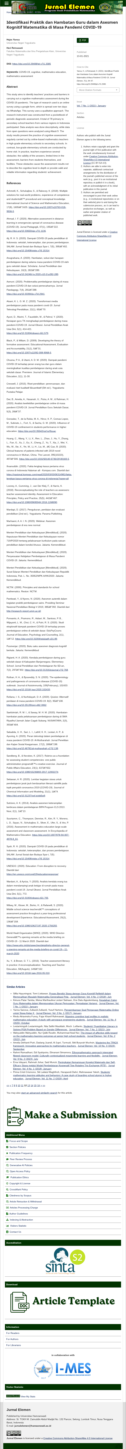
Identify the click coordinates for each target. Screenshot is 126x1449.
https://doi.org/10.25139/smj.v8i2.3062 (26, 705)
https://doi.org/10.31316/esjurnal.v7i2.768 (46, 670)
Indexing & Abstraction (21, 1219)
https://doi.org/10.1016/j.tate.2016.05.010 (28, 973)
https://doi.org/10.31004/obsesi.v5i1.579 (27, 333)
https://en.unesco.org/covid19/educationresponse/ (32, 874)
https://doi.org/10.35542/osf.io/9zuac (37, 431)
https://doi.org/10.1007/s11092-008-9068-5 (29, 352)
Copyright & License (20, 1183)
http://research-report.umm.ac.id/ (24, 611)
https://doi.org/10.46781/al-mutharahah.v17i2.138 (32, 748)
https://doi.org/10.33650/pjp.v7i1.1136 (26, 231)
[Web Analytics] (13, 1396)
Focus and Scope (19, 1141)
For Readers (12, 1333)
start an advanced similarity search (39, 1092)
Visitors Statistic (18, 1225)
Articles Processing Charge (23, 1207)
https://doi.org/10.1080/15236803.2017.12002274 (32, 772)
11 (22, 1085)
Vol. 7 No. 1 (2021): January (42, 12)
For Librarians (13, 1345)
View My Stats (28, 1396)
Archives (20, 12)
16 (38, 1085)
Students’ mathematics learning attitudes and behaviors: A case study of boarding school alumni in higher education (62, 1075)
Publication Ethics (19, 1177)
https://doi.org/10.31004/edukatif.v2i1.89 (36, 638)
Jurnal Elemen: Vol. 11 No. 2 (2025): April (46, 1078)
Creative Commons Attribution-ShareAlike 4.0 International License (100, 159)
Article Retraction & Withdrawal (26, 1201)
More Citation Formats (90, 89)
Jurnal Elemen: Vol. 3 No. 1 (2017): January (59, 1013)
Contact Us (15, 1232)
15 (35, 1085)
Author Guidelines (18, 1213)
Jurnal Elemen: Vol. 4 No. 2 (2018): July (91, 996)
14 (32, 1085)
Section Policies (18, 1147)
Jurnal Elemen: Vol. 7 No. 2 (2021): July (89, 1029)
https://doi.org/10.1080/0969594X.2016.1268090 (32, 502)
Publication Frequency (20, 1153)
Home (9, 12)
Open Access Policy (20, 1171)
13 (28, 1085)
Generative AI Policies (21, 1165)
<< (8, 1085)
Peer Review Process (21, 1159)
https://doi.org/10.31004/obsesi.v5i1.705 (27, 898)
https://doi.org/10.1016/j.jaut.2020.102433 (28, 689)
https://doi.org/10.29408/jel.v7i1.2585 (31, 63)
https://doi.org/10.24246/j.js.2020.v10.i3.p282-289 (32, 274)
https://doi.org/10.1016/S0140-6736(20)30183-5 (44, 459)
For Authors (12, 1339)
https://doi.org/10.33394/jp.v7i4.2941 (26, 294)
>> (43, 1085)
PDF (83, 40)
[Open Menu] (6, 3)
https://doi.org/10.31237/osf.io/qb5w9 (26, 795)
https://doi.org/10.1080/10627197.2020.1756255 (32, 925)
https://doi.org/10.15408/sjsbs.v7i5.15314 (28, 250)
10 (19, 1085)
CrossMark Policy (19, 1189)
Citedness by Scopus (20, 1195)
